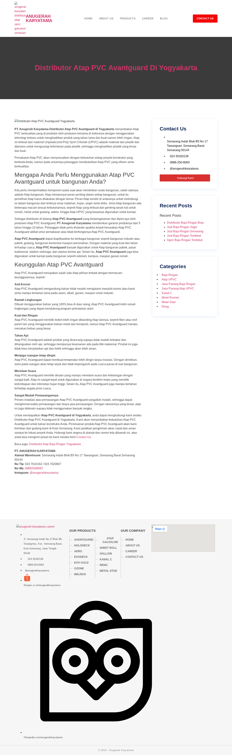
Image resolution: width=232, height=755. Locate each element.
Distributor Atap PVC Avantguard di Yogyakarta (116, 68)
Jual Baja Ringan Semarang (185, 231)
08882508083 (34, 468)
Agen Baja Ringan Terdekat (184, 240)
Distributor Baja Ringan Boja (185, 222)
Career (148, 18)
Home (88, 18)
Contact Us (83, 437)
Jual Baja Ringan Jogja (182, 227)
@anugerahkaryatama (44, 472)
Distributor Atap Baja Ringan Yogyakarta (55, 444)
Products (128, 18)
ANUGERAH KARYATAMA (39, 18)
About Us (106, 18)
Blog (164, 18)
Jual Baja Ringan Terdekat (184, 235)
